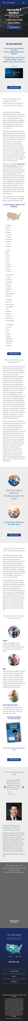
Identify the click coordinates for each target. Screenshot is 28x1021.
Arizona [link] (8, 230)
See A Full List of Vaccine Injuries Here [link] (14, 749)
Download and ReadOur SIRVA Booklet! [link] (14, 717)
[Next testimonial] (23, 795)
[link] (9, 3)
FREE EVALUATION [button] (14, 27)
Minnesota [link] (9, 279)
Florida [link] (8, 244)
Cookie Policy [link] (5, 1009)
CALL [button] (14, 990)
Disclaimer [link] (11, 1009)
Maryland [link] (8, 271)
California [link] (8, 234)
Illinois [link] (8, 255)
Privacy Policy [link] (20, 1009)
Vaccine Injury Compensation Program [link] (14, 52)
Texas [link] (7, 329)
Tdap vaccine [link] (10, 143)
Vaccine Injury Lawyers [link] (12, 810)
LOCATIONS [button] (14, 985)
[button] (23, 3)
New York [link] (8, 302)
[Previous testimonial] (5, 795)
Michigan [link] (8, 277)
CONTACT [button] (14, 996)
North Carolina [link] (10, 304)
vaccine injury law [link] (7, 128)
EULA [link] (15, 1009)
